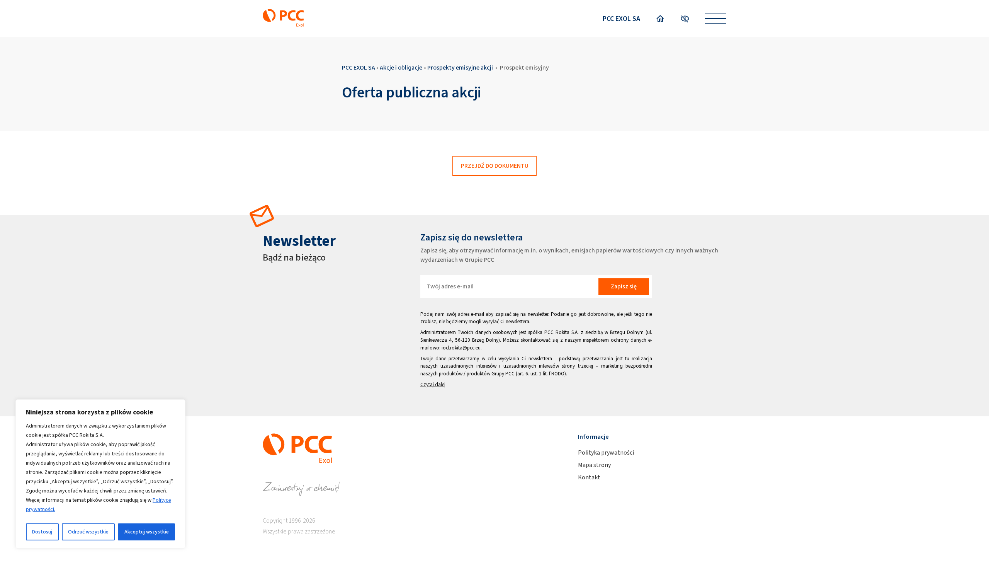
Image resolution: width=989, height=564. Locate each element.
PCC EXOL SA (621, 18)
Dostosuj (42, 531)
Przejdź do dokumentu (494, 166)
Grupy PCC (503, 373)
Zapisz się (624, 286)
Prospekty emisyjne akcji (460, 67)
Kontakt (589, 477)
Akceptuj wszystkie (146, 531)
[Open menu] (715, 18)
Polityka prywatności (606, 452)
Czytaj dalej (432, 384)
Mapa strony (594, 465)
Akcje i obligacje (401, 67)
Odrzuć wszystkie (88, 531)
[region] (100, 474)
